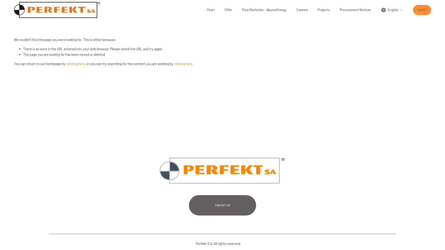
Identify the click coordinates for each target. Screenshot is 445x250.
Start (211, 10)
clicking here (75, 64)
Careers (302, 10)
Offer (228, 10)
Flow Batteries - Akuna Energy (264, 10)
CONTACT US (222, 205)
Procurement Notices (355, 10)
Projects (324, 10)
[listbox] (392, 10)
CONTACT (422, 10)
